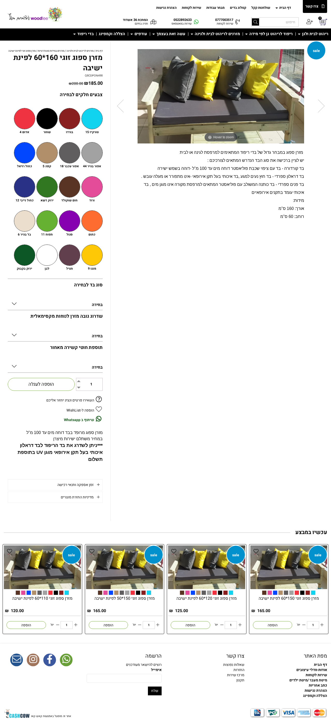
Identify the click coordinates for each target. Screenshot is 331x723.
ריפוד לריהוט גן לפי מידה (270, 34)
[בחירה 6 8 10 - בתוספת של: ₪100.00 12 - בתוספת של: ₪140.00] (55, 334)
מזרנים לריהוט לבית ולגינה (217, 34)
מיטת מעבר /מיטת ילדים (308, 680)
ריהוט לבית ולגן (314, 34)
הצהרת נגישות (166, 7)
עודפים (140, 34)
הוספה (272, 625)
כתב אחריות (318, 685)
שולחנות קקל (260, 7)
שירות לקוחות (191, 7)
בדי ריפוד (85, 34)
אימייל (156, 670)
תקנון (240, 680)
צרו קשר (311, 6)
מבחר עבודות (215, 7)
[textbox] (206, 670)
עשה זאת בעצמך (170, 34)
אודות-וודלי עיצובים (311, 670)
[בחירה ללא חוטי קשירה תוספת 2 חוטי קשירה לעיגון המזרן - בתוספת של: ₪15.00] (55, 365)
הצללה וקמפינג (112, 34)
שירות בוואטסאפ (181, 23)
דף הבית (285, 7)
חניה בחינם (141, 23)
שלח (154, 691)
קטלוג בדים (238, 7)
